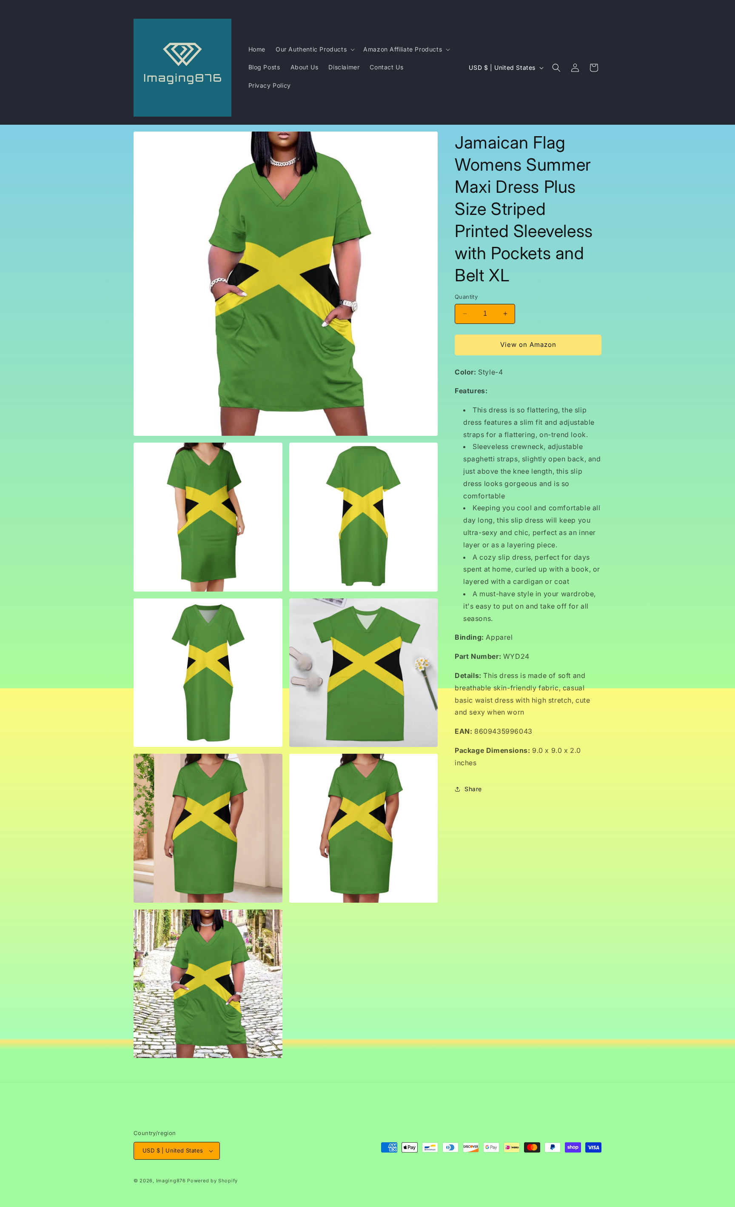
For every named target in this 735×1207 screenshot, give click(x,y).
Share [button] (473, 788)
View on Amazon (528, 344)
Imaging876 (171, 1181)
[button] (314, 49)
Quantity (466, 296)
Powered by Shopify (212, 1181)
